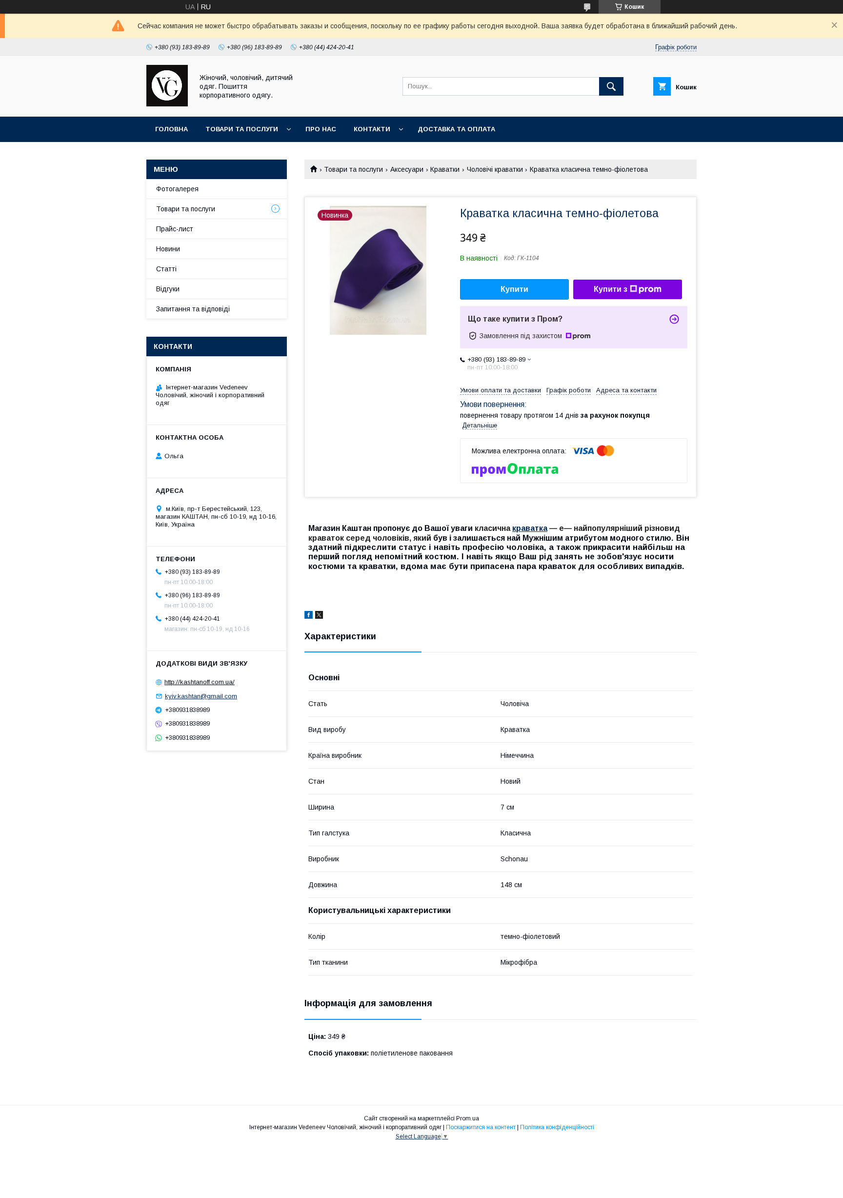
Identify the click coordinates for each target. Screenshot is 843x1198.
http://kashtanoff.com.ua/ (199, 682)
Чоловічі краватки (495, 169)
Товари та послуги (241, 129)
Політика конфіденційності (557, 1127)
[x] (319, 616)
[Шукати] (611, 86)
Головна (171, 129)
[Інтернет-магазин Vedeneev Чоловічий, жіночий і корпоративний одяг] (167, 104)
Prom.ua (467, 1118)
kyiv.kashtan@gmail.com (201, 696)
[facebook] (308, 616)
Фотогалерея (177, 189)
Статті (166, 269)
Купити (514, 289)
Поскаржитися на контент (481, 1127)
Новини (168, 249)
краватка (529, 528)
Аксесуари (406, 169)
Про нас (320, 129)
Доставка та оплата (456, 129)
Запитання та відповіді (193, 309)
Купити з (610, 289)
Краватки (445, 169)
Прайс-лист (174, 229)
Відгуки (168, 289)
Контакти (372, 129)
